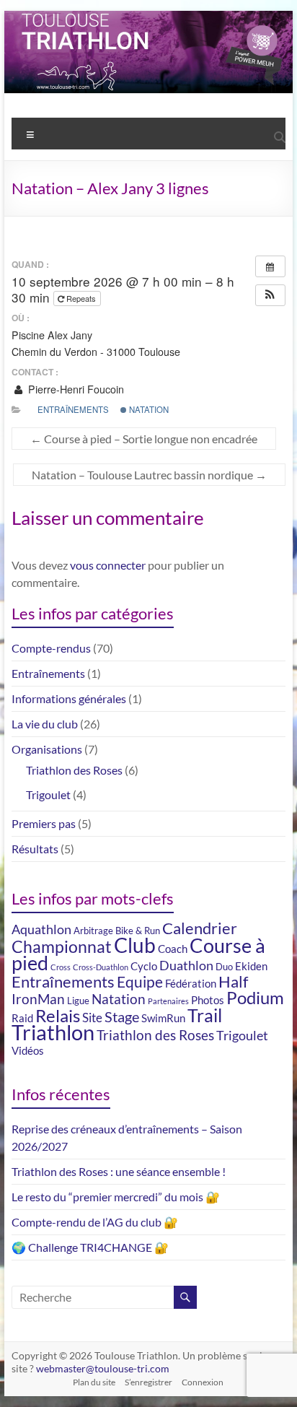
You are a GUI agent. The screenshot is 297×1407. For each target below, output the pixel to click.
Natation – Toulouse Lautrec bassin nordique (149, 475)
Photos (207, 999)
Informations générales (69, 698)
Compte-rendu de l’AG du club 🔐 (95, 1222)
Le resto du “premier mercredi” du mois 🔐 (116, 1196)
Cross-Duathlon (100, 967)
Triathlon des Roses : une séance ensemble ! (119, 1171)
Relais (57, 1016)
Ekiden (251, 965)
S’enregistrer (148, 1382)
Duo (224, 966)
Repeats (81, 298)
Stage (122, 1016)
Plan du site (94, 1382)
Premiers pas (44, 823)
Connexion (202, 1382)
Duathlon (186, 965)
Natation (148, 409)
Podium (255, 998)
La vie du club (45, 724)
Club (135, 945)
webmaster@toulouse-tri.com (102, 1368)
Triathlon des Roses (74, 770)
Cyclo (143, 965)
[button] (270, 295)
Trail (204, 1015)
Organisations (47, 749)
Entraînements (73, 409)
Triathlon (53, 1032)
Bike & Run (137, 930)
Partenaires (168, 1001)
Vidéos (28, 1050)
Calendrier (199, 928)
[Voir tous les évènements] (270, 266)
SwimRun (163, 1017)
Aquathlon (41, 929)
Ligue (78, 1000)
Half (233, 981)
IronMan (38, 998)
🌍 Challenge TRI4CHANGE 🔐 (90, 1247)
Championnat (62, 946)
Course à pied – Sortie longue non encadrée (143, 438)
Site (92, 1018)
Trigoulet (48, 794)
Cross (60, 967)
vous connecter (108, 565)
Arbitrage (93, 930)
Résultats (35, 848)
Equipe (140, 981)
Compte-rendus (51, 648)
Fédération (190, 983)
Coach (172, 948)
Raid (22, 1017)
